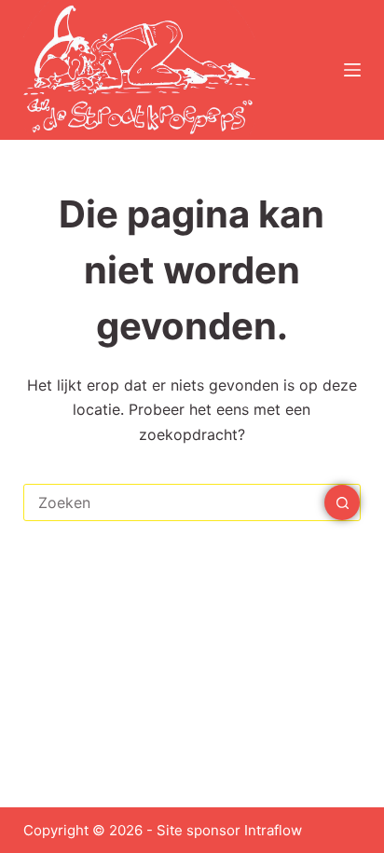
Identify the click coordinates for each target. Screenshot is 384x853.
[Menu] (352, 70)
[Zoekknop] (342, 502)
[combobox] (174, 502)
